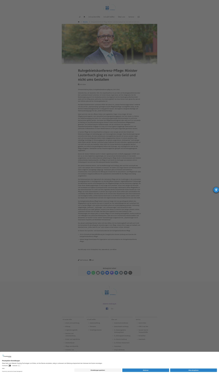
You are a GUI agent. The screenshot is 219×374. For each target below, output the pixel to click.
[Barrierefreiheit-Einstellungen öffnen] (216, 190)
